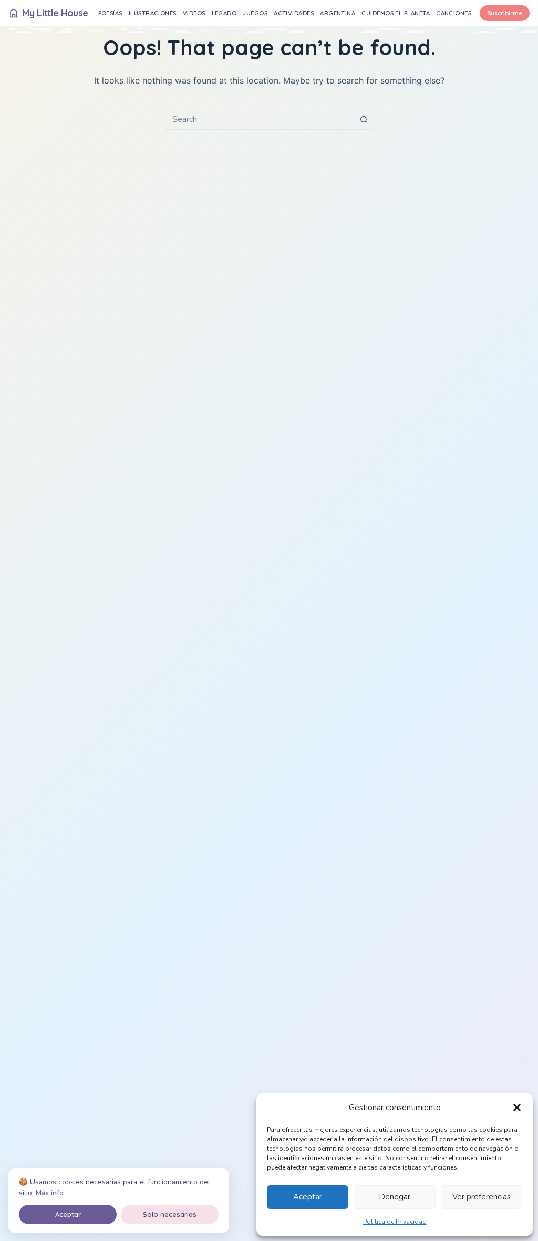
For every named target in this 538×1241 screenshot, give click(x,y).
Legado (224, 13)
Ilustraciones (153, 13)
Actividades (294, 13)
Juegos (255, 13)
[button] (517, 1107)
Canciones (453, 13)
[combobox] (259, 119)
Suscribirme (505, 13)
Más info (50, 1193)
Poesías (110, 13)
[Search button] (364, 119)
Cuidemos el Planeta (395, 13)
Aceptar (307, 1197)
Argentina (337, 13)
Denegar (394, 1197)
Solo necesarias (169, 1214)
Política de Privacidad (395, 1221)
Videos (194, 13)
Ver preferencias (481, 1197)
